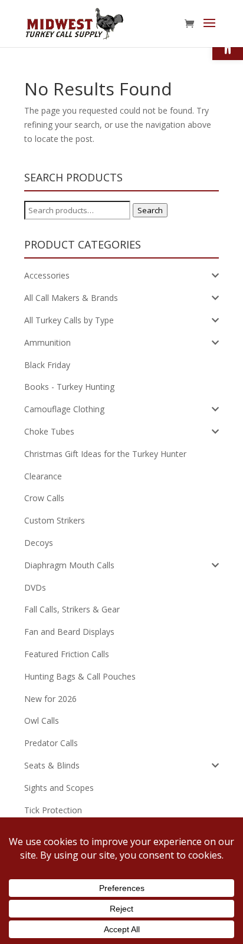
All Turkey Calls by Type (69, 320)
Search (150, 210)
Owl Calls (41, 720)
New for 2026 (50, 698)
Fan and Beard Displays (69, 631)
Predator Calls (51, 742)
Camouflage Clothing (64, 409)
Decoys (38, 542)
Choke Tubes (49, 431)
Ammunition (47, 342)
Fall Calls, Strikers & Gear (72, 609)
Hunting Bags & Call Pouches (80, 676)
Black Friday (47, 364)
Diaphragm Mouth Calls (69, 565)
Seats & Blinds (52, 765)
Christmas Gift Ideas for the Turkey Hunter (105, 453)
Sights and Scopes (59, 787)
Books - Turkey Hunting (69, 386)
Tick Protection (53, 810)
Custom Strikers (54, 520)
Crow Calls (44, 498)
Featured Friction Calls (66, 654)
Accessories (47, 275)
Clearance (43, 476)
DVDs (35, 587)
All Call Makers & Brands (71, 297)
